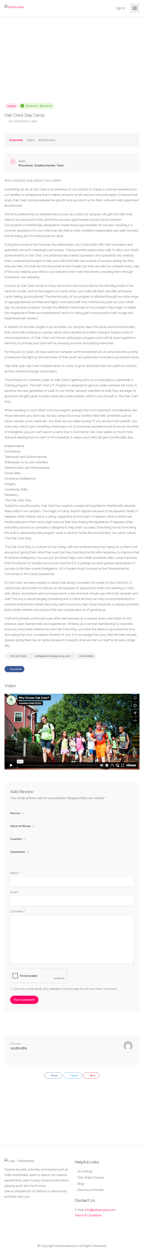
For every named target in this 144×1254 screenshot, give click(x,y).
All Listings (84, 1171)
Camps (11, 105)
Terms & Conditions (88, 1215)
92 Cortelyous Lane (22, 121)
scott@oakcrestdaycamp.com (52, 656)
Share (54, 1075)
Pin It (92, 1075)
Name (15, 873)
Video (30, 140)
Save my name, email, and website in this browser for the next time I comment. (65, 989)
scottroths (18, 1048)
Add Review (46, 140)
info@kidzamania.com (100, 1210)
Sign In (120, 8)
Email (14, 892)
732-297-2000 (18, 656)
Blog (80, 1183)
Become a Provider (90, 1190)
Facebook (16, 669)
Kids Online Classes (90, 1177)
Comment (17, 911)
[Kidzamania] (14, 7)
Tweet (74, 1075)
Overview (16, 140)
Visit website (86, 656)
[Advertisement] (72, 1114)
